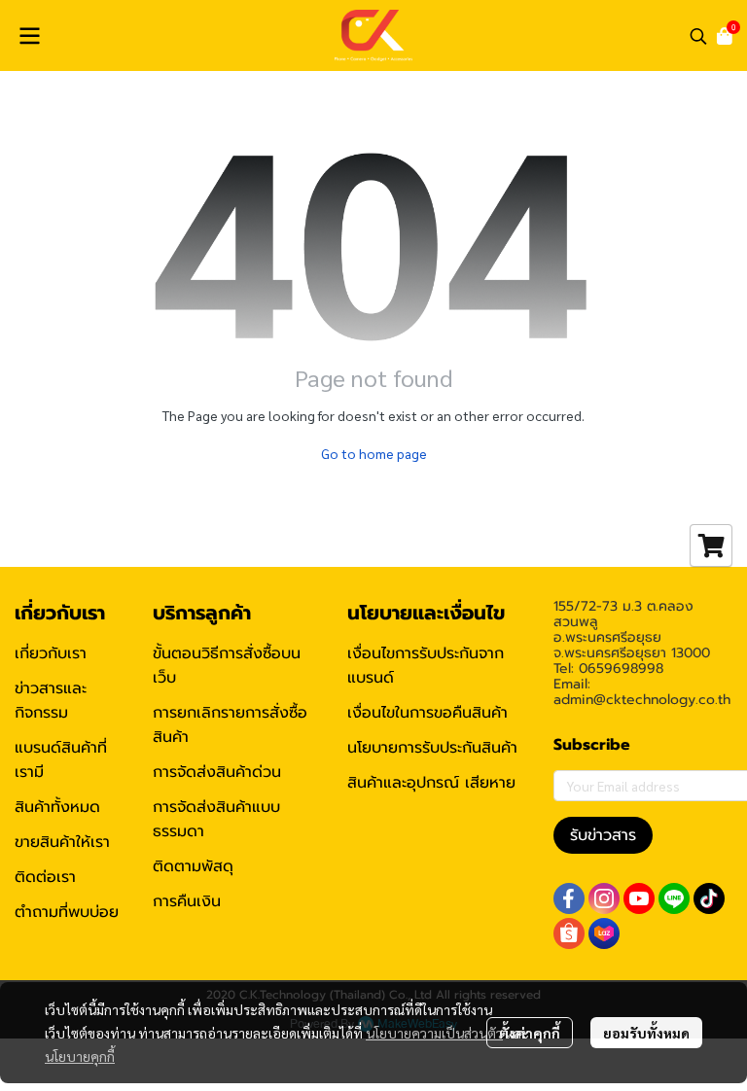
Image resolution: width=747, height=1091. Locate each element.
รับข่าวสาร (603, 835)
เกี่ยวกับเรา (51, 653)
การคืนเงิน (187, 901)
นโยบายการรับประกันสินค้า (432, 747)
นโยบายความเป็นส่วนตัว (434, 1032)
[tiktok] (709, 898)
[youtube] (639, 898)
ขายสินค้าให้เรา (62, 842)
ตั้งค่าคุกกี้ (529, 1032)
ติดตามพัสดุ (193, 866)
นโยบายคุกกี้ (80, 1056)
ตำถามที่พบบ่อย (67, 912)
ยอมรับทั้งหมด (646, 1032)
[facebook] (569, 898)
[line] (674, 898)
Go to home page (374, 453)
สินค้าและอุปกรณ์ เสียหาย (431, 782)
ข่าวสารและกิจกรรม (51, 700)
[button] (698, 36)
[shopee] (569, 933)
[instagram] (604, 898)
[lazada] (604, 933)
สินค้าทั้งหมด (57, 807)
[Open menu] (29, 36)
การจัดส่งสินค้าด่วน (217, 772)
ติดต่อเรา (45, 877)
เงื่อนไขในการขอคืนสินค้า (427, 712)
